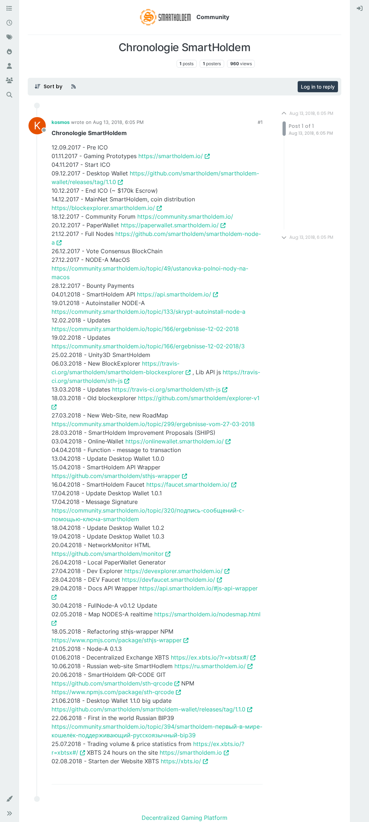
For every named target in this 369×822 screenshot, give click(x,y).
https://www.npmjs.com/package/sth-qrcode (113, 692)
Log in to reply (318, 87)
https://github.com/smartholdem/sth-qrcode (112, 683)
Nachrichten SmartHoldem (144, 63)
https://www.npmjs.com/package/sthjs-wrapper (117, 640)
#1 (260, 122)
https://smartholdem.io (191, 752)
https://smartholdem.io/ (170, 156)
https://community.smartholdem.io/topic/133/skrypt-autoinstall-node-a (148, 311)
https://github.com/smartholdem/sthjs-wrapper (116, 475)
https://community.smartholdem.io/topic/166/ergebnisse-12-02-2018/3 (148, 346)
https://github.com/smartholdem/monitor (108, 553)
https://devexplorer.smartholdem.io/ (173, 571)
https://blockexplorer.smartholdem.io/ (103, 207)
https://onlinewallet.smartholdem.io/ (174, 441)
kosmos (61, 122)
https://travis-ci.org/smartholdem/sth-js (166, 389)
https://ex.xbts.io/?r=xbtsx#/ (210, 657)
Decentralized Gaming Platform (184, 817)
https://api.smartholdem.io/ (174, 294)
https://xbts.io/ (181, 761)
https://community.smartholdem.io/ (185, 216)
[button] (9, 799)
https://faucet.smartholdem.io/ (188, 484)
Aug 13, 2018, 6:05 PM (118, 122)
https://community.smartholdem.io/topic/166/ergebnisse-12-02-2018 (145, 328)
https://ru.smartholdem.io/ (210, 666)
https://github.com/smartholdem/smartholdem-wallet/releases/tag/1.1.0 (148, 709)
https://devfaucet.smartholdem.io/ (168, 579)
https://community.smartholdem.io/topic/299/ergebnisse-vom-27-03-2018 (153, 424)
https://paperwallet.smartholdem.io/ (170, 225)
